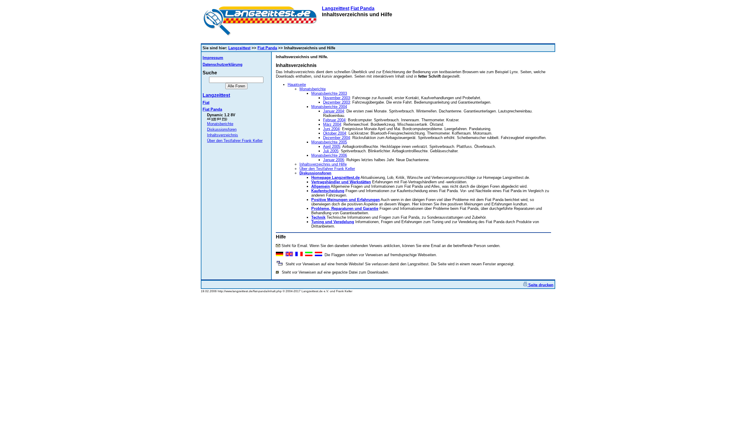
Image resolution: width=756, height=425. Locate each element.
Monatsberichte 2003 (329, 93)
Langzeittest (335, 8)
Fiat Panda (362, 8)
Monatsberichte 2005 (329, 142)
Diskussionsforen (222, 129)
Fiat (206, 102)
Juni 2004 (331, 129)
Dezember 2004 (336, 137)
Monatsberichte (220, 124)
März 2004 (332, 124)
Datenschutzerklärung (222, 64)
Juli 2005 (330, 151)
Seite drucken (540, 285)
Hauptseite (297, 84)
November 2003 (336, 98)
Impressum (213, 57)
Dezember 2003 (336, 102)
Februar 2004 (334, 120)
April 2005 (331, 146)
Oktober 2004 (334, 133)
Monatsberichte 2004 (329, 106)
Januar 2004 (333, 111)
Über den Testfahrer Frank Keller (235, 140)
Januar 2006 (333, 160)
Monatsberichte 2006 (329, 155)
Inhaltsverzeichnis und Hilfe (323, 164)
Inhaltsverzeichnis (222, 135)
